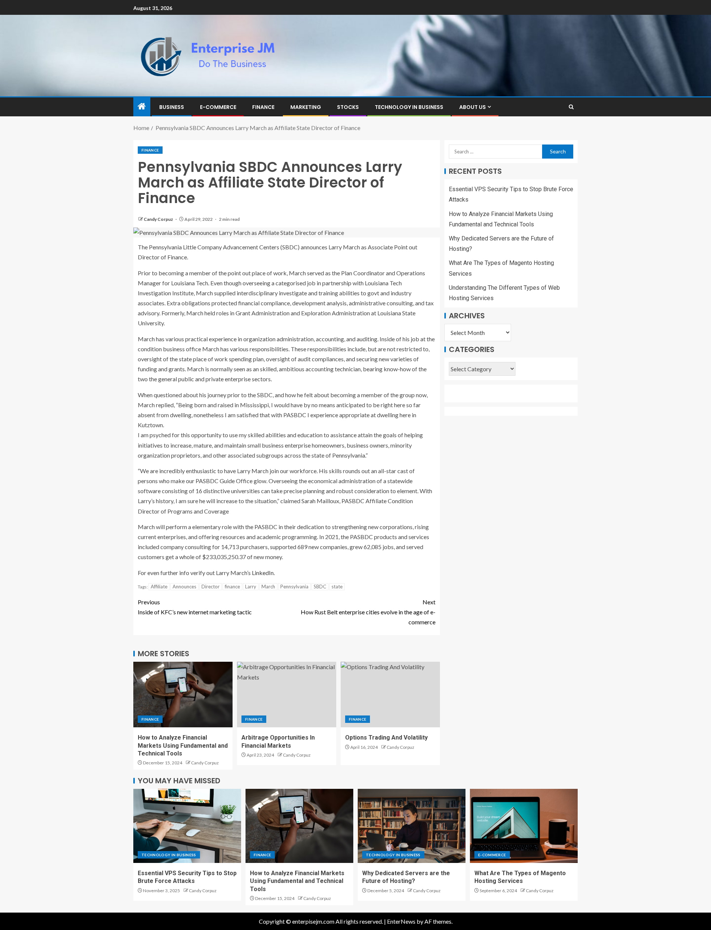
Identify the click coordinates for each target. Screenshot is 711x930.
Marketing (305, 107)
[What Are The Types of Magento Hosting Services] (524, 826)
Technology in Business (409, 107)
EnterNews (401, 921)
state (337, 586)
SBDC (320, 586)
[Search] (571, 107)
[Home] (142, 106)
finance (232, 586)
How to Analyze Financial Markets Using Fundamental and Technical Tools (183, 745)
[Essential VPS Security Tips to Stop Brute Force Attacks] (187, 826)
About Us (472, 107)
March (268, 586)
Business (171, 107)
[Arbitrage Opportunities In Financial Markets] (286, 694)
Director (210, 586)
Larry (250, 586)
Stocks (348, 107)
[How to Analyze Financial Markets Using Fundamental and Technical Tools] (183, 694)
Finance (263, 107)
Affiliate (159, 586)
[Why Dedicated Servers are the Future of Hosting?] (411, 826)
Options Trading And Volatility (386, 737)
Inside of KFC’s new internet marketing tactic (195, 606)
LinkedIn (263, 572)
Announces (184, 586)
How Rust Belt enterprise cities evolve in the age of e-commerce (368, 611)
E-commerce (218, 107)
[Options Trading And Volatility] (390, 694)
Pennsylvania (294, 586)
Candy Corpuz (159, 219)
